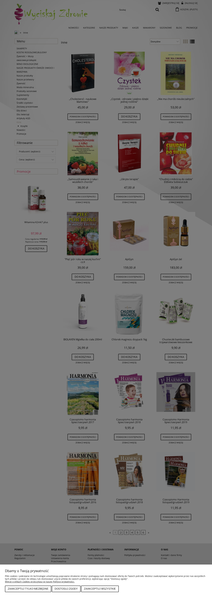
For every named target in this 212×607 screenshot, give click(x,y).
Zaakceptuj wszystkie (100, 588)
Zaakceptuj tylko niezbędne (28, 588)
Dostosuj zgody (66, 588)
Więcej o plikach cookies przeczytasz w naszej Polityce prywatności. (40, 581)
